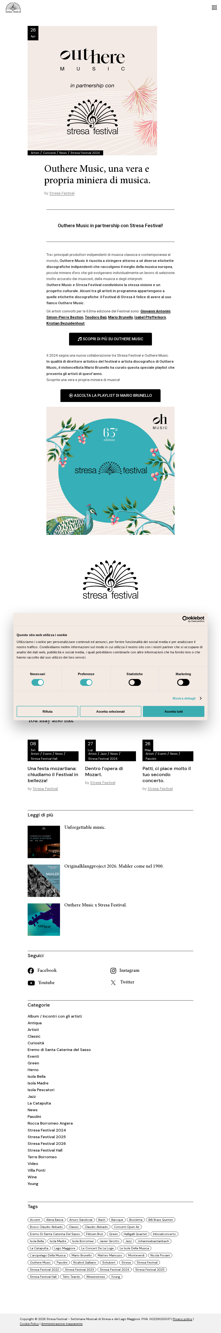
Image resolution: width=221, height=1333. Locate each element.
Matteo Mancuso (110, 1255)
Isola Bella (37, 1076)
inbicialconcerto (164, 1234)
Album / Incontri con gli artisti (55, 1016)
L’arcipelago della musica (48, 1255)
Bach (101, 1220)
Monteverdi (136, 1255)
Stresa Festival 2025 (47, 1136)
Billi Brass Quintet (160, 1220)
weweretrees (95, 1277)
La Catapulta (39, 1103)
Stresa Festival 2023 (79, 1270)
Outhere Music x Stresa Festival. (95, 905)
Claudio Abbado (96, 1227)
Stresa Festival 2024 (85, 153)
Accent (35, 1220)
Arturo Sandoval (80, 1220)
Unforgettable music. (85, 827)
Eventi (47, 754)
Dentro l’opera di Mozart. (104, 771)
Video (33, 1163)
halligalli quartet (135, 1234)
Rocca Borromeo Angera (50, 1123)
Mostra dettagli (184, 698)
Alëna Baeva (54, 1220)
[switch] (86, 682)
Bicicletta (135, 1220)
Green (33, 1063)
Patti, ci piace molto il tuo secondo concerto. (166, 774)
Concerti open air (126, 1227)
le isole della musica (134, 1248)
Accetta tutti (173, 711)
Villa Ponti (36, 1170)
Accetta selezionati (110, 711)
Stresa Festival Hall (44, 759)
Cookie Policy (29, 1324)
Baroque (117, 1220)
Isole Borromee (83, 1241)
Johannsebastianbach (153, 1241)
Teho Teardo (71, 1277)
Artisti (35, 153)
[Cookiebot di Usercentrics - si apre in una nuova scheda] (185, 619)
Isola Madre (38, 1083)
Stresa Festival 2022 (44, 1270)
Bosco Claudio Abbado (46, 1227)
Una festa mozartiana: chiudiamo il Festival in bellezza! (53, 774)
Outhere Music (40, 1262)
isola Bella (37, 1241)
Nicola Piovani (160, 1255)
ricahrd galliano (84, 1262)
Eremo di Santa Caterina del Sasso (59, 1049)
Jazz (103, 754)
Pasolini (151, 759)
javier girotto (109, 1241)
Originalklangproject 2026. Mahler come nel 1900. (114, 866)
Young (33, 1183)
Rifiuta (47, 711)
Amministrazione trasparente (62, 1324)
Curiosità (49, 153)
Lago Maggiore (64, 1248)
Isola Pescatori (41, 1089)
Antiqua (35, 1023)
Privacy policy (182, 1319)
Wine (32, 1177)
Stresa (126, 1262)
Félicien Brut (94, 1234)
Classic (34, 1036)
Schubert (108, 1262)
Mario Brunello (82, 1255)
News (63, 153)
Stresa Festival (61, 193)
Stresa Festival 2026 (47, 1143)
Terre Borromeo (42, 1157)
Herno (33, 1069)
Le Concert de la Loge (97, 1248)
